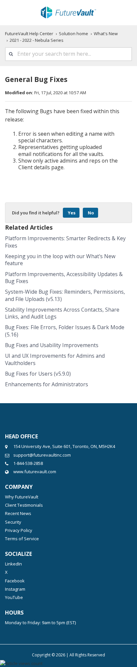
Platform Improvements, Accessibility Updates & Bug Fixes (64, 277)
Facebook (15, 581)
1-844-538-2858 (28, 463)
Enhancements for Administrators (46, 384)
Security (13, 522)
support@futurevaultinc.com (42, 455)
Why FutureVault (21, 497)
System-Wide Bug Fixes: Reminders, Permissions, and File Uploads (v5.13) (65, 295)
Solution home (73, 34)
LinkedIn (13, 564)
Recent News (18, 513)
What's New (106, 34)
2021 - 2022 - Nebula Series (37, 40)
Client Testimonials (24, 505)
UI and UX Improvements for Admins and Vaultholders (55, 359)
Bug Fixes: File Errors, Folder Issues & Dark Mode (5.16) (64, 331)
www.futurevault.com (34, 472)
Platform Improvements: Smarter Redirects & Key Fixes (65, 242)
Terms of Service (22, 539)
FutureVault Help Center (29, 34)
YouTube (14, 597)
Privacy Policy (18, 530)
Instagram (15, 589)
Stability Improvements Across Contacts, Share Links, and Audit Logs (62, 313)
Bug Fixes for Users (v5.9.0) (38, 373)
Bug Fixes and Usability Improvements (51, 345)
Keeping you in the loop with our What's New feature (60, 260)
